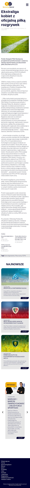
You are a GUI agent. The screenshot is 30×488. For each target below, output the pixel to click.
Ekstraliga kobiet (9, 255)
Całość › (24, 298)
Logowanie (4, 474)
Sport (2, 468)
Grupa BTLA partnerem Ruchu (15, 288)
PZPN (24, 255)
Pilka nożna (18, 255)
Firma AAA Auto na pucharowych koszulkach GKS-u (14, 356)
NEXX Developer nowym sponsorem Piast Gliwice (13, 322)
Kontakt (3, 472)
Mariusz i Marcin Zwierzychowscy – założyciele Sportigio (17, 403)
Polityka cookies (6, 479)
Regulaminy (4, 476)
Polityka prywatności (7, 477)
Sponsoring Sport (6, 464)
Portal (3, 463)
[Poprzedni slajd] (2, 412)
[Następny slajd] (27, 412)
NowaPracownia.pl (22, 484)
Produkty (4, 469)
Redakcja (6, 28)
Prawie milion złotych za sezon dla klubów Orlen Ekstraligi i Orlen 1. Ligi (20, 237)
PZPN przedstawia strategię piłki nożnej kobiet (6, 246)
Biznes (3, 466)
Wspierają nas (5, 461)
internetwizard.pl (17, 485)
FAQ (2, 471)
